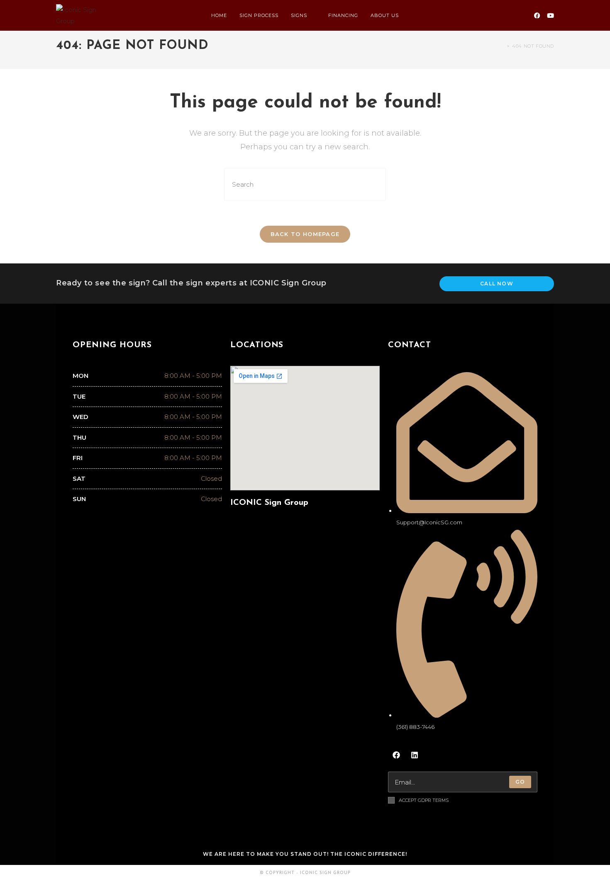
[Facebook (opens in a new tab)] (537, 15)
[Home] (502, 46)
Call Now (496, 283)
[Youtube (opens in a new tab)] (550, 15)
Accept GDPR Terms (424, 800)
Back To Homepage (305, 234)
